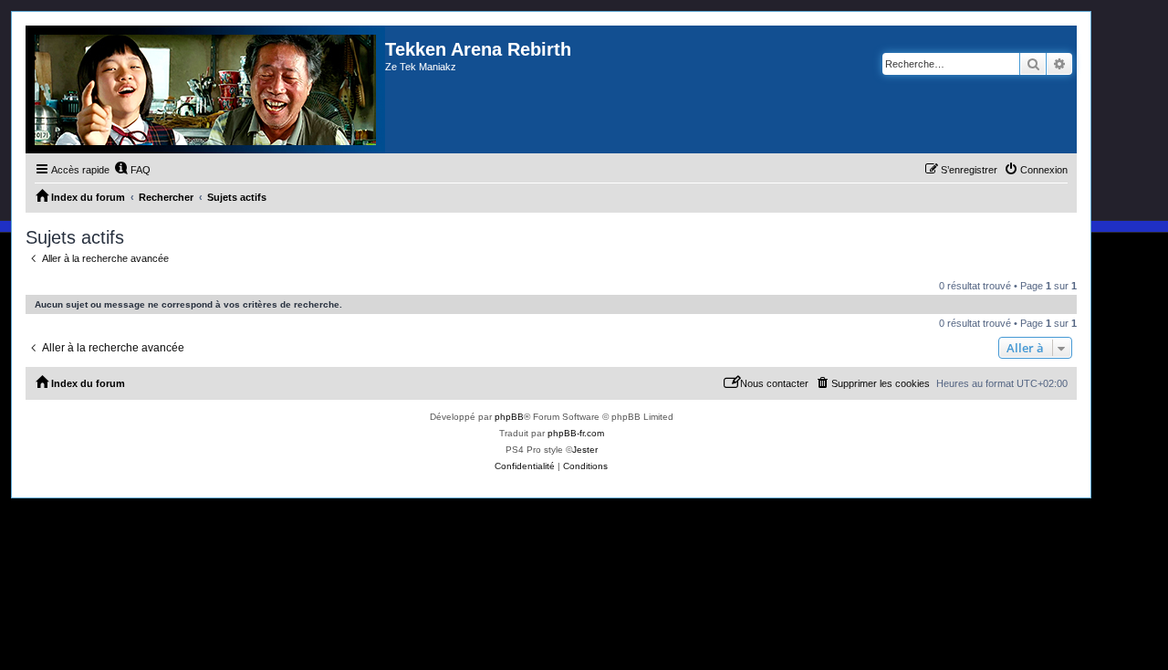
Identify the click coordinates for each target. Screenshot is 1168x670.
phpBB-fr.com (576, 433)
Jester (585, 450)
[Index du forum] (205, 89)
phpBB (509, 417)
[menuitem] (132, 170)
